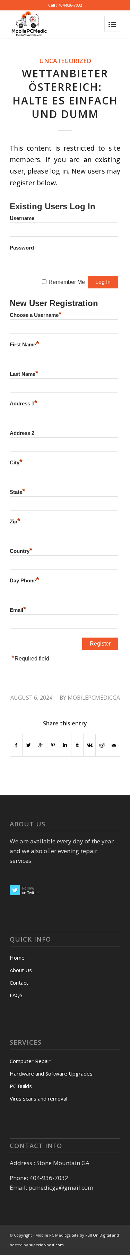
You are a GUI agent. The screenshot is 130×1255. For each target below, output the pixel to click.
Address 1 (23, 402)
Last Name (24, 373)
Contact (19, 982)
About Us (21, 970)
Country (21, 550)
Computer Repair (30, 1061)
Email (18, 609)
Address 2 (22, 433)
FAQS (16, 995)
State (17, 491)
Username (22, 218)
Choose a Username (36, 314)
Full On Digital (98, 1235)
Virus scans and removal (38, 1098)
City (16, 461)
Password (22, 248)
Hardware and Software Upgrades (51, 1073)
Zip (15, 520)
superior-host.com (46, 1244)
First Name (24, 343)
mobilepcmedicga (94, 697)
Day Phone (24, 579)
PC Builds (21, 1086)
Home (17, 957)
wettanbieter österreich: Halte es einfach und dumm (65, 93)
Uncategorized (65, 61)
